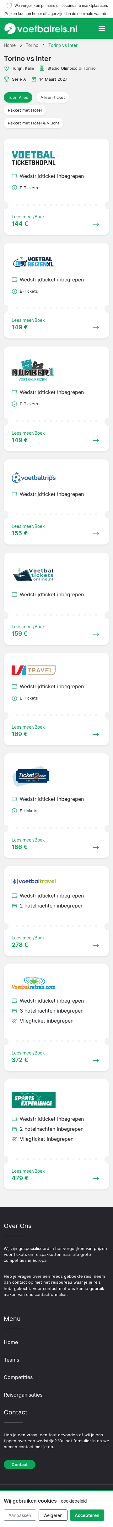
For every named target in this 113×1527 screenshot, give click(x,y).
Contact (20, 1464)
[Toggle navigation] (101, 28)
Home (11, 1342)
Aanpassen (19, 1515)
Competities (18, 1377)
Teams (11, 1360)
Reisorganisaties (23, 1395)
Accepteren (87, 1515)
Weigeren (52, 1515)
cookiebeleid (74, 1501)
